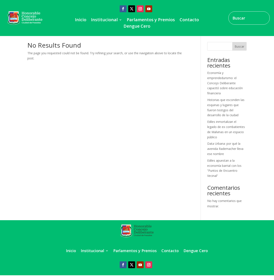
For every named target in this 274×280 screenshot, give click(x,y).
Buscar (239, 46)
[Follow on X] (131, 8)
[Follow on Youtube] (148, 8)
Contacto (189, 20)
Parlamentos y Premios (151, 20)
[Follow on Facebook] (123, 8)
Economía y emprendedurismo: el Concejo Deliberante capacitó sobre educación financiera (225, 83)
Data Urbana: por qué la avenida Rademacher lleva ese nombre (225, 149)
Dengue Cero (137, 27)
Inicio (80, 20)
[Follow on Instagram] (140, 8)
